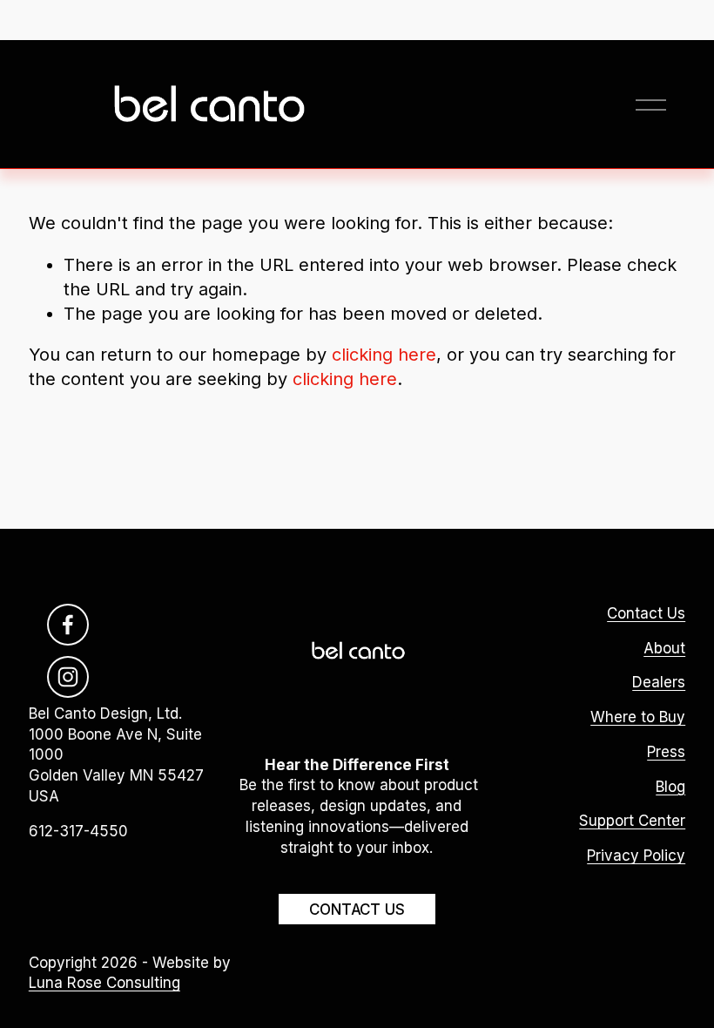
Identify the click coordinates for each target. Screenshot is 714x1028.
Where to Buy (637, 717)
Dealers (658, 682)
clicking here (384, 354)
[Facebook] (68, 625)
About (664, 648)
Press (666, 752)
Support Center (632, 820)
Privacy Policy (636, 855)
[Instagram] (68, 677)
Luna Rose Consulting (104, 982)
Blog (670, 786)
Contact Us (356, 909)
